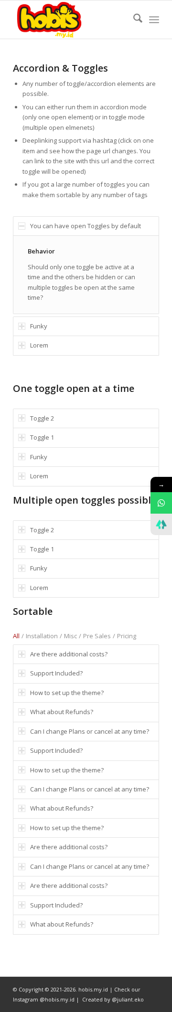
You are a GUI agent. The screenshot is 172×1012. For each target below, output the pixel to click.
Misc (70, 636)
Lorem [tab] (39, 345)
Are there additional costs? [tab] (69, 654)
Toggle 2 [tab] (42, 418)
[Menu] (154, 19)
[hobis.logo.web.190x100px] (71, 19)
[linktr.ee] (161, 524)
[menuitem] (133, 19)
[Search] (133, 19)
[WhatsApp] (161, 503)
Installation (42, 636)
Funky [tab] (38, 326)
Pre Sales (97, 636)
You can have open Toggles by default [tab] (85, 225)
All (16, 636)
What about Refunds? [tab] (61, 711)
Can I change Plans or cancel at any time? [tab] (89, 731)
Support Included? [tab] (56, 673)
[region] (86, 274)
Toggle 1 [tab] (42, 437)
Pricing (126, 636)
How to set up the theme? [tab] (67, 692)
